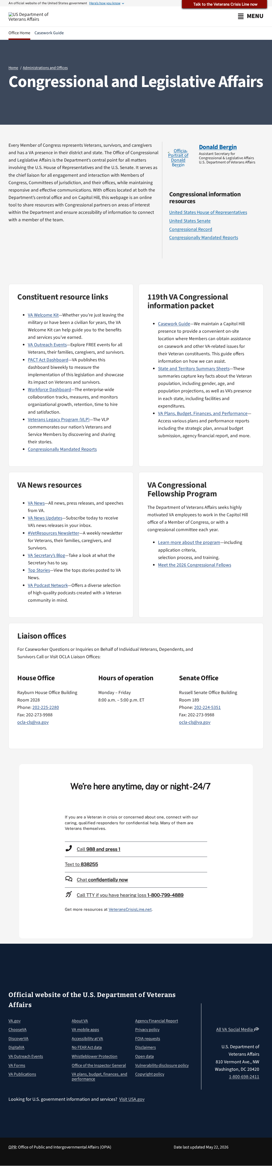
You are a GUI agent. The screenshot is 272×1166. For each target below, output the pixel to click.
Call (98, 849)
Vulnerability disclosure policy (162, 1065)
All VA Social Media (235, 1029)
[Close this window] (247, 769)
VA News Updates (45, 518)
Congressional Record (190, 229)
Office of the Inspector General (99, 1065)
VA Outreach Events (47, 344)
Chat (102, 879)
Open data (144, 1056)
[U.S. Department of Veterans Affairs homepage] (33, 17)
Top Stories (39, 570)
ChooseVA (17, 1030)
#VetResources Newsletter (53, 533)
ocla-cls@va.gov (33, 722)
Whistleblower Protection (94, 1056)
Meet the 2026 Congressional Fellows (194, 565)
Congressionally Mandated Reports (203, 237)
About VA (80, 1021)
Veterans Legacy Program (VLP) (59, 419)
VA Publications (22, 1074)
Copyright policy (149, 1074)
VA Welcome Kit (43, 315)
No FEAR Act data (87, 1047)
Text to (81, 864)
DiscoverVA (18, 1039)
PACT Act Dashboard (48, 360)
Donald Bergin (218, 147)
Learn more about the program (189, 542)
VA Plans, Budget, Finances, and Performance (203, 413)
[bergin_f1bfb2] (178, 151)
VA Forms (16, 1065)
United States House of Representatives (208, 212)
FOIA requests (147, 1039)
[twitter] (200, 170)
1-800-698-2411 (244, 1076)
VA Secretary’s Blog (46, 555)
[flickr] (257, 1021)
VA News (36, 503)
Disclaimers (145, 1047)
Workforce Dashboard (49, 389)
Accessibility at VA (87, 1039)
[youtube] (219, 1010)
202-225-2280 (45, 707)
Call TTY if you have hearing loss (130, 895)
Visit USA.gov (131, 1099)
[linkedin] (257, 1010)
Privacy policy (147, 1030)
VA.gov (14, 1021)
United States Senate (190, 221)
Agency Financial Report (156, 1021)
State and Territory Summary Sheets (194, 368)
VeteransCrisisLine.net (130, 909)
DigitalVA (16, 1047)
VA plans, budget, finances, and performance (99, 1076)
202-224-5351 (207, 707)
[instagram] (217, 170)
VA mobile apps (85, 1030)
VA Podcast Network (48, 585)
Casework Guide (174, 323)
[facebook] (209, 170)
